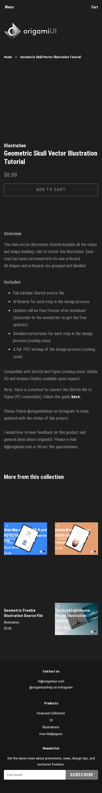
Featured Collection (51, 713)
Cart (94, 7)
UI (51, 720)
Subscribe (82, 774)
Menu (9, 7)
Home (8, 57)
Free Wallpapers (51, 734)
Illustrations (51, 727)
